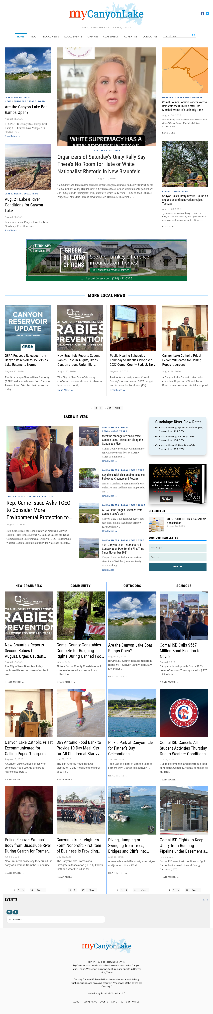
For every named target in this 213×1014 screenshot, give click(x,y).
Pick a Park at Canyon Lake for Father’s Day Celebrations (131, 748)
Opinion (93, 36)
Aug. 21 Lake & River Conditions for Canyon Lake (24, 205)
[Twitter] (207, 14)
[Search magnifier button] (193, 35)
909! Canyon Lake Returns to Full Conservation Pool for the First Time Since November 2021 (123, 548)
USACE (32, 101)
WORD (41, 101)
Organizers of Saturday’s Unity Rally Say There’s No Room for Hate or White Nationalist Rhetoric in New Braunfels (101, 164)
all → (205, 899)
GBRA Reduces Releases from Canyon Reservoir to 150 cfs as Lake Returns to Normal (26, 360)
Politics (114, 150)
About (34, 36)
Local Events (73, 36)
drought (167, 98)
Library (167, 191)
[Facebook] (202, 14)
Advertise (130, 36)
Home (20, 36)
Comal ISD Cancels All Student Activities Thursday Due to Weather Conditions (183, 748)
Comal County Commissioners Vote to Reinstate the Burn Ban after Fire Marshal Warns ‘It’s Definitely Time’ (184, 106)
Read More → (12, 136)
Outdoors (20, 101)
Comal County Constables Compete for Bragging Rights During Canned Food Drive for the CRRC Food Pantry (80, 656)
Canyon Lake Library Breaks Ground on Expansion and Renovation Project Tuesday (185, 199)
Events (104, 1002)
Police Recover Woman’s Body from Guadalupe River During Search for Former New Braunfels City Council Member (28, 851)
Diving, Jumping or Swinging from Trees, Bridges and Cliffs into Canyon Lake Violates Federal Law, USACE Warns (131, 851)
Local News (51, 36)
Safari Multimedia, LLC (113, 993)
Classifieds (111, 36)
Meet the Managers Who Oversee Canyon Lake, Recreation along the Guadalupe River (122, 439)
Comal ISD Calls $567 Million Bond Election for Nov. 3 (181, 651)
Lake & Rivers (13, 98)
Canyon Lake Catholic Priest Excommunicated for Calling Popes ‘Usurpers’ (181, 360)
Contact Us (150, 36)
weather (197, 98)
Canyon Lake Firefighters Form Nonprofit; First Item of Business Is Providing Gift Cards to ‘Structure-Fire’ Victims (80, 851)
